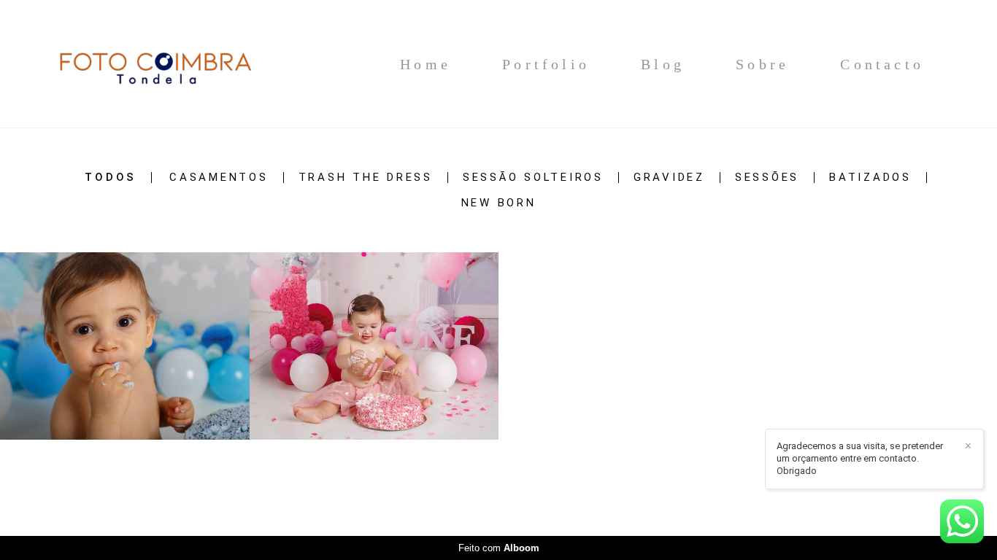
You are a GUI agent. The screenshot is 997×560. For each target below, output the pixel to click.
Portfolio (546, 64)
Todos (110, 177)
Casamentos (219, 177)
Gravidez (669, 177)
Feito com (498, 547)
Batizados (870, 177)
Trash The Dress (366, 177)
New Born (498, 203)
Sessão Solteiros (533, 177)
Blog (663, 64)
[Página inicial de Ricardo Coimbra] (154, 64)
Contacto (882, 64)
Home (425, 64)
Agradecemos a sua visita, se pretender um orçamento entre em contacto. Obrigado (860, 458)
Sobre (762, 64)
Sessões (767, 177)
